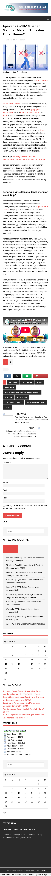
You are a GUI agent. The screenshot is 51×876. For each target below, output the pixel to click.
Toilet (7, 407)
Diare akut (9, 387)
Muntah (8, 397)
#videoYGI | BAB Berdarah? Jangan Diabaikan (25, 624)
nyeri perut (34, 112)
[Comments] (40, 549)
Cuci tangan (27, 382)
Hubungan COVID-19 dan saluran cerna (22, 392)
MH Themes (41, 870)
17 (6, 664)
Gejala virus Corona (11, 103)
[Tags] (25, 549)
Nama (5, 482)
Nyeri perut (21, 397)
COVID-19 (13, 382)
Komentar (7, 462)
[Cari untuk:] (25, 531)
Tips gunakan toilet (36, 402)
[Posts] (10, 549)
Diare (39, 382)
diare (5, 115)
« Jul (4, 679)
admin (22, 40)
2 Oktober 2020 (10, 40)
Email (5, 490)
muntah (24, 112)
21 (32, 664)
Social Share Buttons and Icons (13, 874)
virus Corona (42, 80)
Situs (5, 497)
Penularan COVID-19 (13, 402)
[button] (47, 18)
